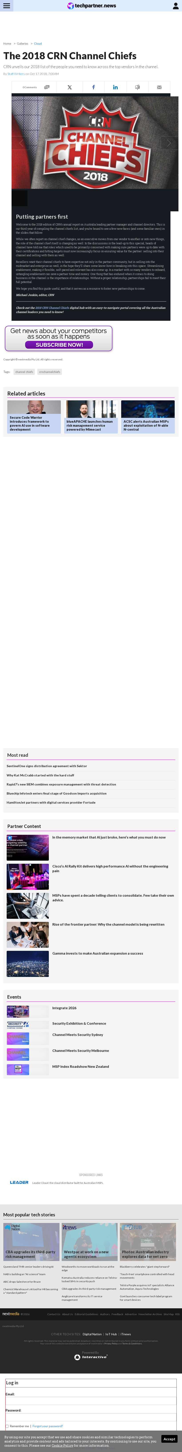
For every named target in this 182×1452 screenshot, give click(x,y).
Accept (169, 1439)
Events (14, 996)
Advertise (131, 1314)
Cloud (38, 43)
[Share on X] (70, 87)
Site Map (169, 1314)
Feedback (117, 1314)
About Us (67, 1314)
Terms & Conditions (132, 1343)
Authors (105, 1314)
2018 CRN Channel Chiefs (52, 308)
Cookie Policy (62, 1445)
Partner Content (24, 826)
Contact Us (53, 1314)
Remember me (19, 1426)
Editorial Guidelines (86, 1314)
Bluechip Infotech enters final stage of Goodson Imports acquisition (57, 793)
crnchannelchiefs (49, 372)
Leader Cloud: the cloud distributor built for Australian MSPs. (68, 1183)
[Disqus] (91, 499)
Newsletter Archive (150, 1314)
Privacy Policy (111, 1343)
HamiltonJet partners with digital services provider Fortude (51, 802)
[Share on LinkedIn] (116, 87)
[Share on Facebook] (94, 87)
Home (7, 43)
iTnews (126, 1334)
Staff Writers (16, 74)
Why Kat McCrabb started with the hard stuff (40, 775)
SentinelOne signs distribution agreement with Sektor (47, 766)
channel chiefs (24, 372)
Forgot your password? (48, 1426)
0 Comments (30, 87)
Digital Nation (92, 1334)
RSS (177, 1314)
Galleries (22, 43)
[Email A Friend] (159, 87)
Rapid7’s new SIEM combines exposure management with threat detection (61, 784)
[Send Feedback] (137, 87)
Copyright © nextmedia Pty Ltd (21, 359)
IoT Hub (111, 1334)
